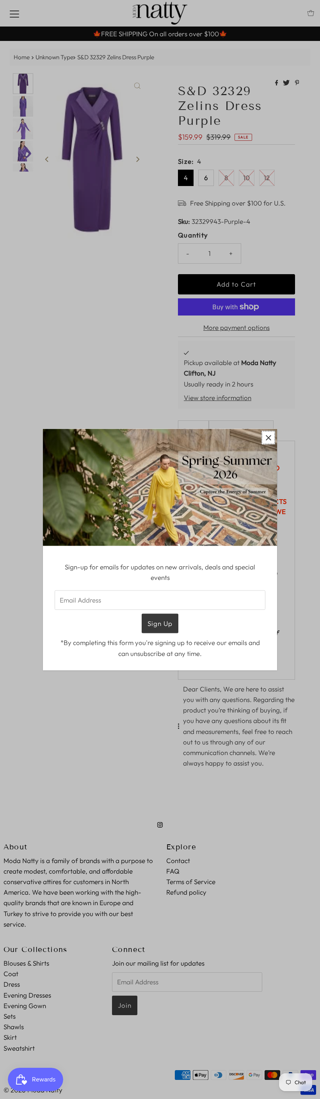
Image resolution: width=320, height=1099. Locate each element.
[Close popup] (268, 438)
